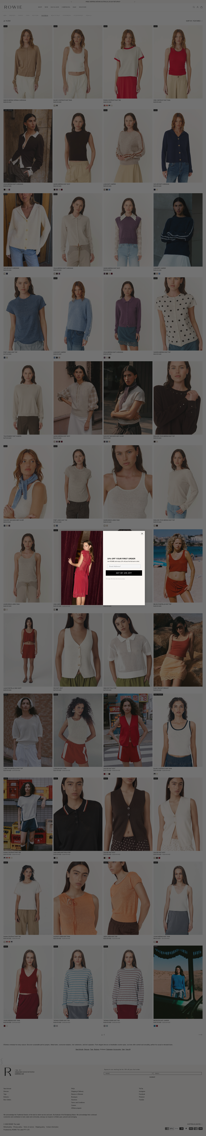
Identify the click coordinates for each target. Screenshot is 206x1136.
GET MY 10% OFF (124, 573)
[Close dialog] (142, 533)
